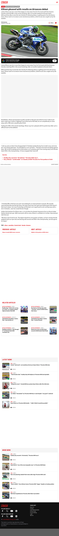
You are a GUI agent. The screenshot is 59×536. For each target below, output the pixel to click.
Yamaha (24, 225)
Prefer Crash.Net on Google (12, 60)
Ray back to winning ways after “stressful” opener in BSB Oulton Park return (39, 309)
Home (3, 6)
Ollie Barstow (4, 22)
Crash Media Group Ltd (9, 519)
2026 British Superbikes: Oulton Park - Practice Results (39, 319)
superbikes (11, 225)
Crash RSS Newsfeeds (34, 509)
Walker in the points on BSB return (39, 232)
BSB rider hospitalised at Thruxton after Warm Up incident (25, 493)
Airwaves (28, 225)
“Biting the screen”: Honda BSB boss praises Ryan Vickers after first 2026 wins (30, 384)
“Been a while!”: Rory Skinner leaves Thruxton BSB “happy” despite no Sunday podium (32, 484)
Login (31, 514)
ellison (6, 225)
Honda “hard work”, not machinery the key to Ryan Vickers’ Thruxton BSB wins (30, 365)
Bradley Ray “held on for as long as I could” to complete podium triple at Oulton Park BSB (10, 309)
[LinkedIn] (16, 511)
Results (14, 317)
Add (55, 61)
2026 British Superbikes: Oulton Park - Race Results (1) (10, 319)
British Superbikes (10, 6)
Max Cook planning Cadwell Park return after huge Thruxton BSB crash (28, 474)
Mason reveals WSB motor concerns (11, 232)
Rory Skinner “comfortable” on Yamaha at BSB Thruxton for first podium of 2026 (28, 159)
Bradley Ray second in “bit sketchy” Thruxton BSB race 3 (21, 158)
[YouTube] (12, 511)
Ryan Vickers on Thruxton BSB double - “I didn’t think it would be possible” (29, 403)
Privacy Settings (33, 512)
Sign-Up (31, 515)
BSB (11, 363)
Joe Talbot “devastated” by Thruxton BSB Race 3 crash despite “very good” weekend (32, 393)
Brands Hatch (17, 225)
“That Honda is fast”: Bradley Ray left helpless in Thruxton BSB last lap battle (30, 374)
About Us (32, 507)
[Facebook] (3, 511)
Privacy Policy (33, 511)
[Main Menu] (57, 2)
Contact (31, 508)
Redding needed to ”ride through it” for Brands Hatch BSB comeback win (10, 331)
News (18, 6)
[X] (7, 511)
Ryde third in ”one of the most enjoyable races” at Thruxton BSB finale (28, 465)
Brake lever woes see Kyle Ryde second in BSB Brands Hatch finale (39, 330)
